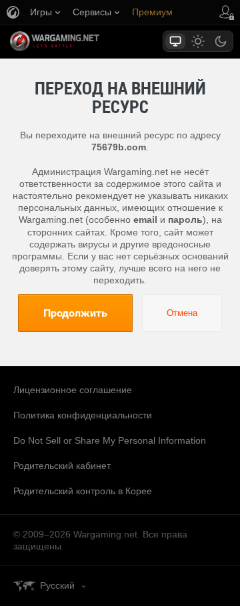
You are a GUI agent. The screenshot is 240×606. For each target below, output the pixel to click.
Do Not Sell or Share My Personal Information (109, 440)
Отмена (182, 313)
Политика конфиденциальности (82, 415)
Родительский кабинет (62, 465)
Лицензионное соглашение (72, 389)
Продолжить (75, 312)
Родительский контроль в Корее (82, 491)
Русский (57, 585)
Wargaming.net (78, 41)
